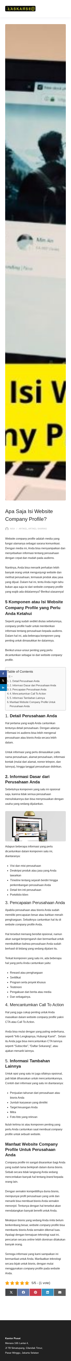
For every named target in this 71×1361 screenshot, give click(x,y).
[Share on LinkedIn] (3, 687)
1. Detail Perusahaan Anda (24, 681)
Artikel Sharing (37, 529)
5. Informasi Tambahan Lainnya (27, 697)
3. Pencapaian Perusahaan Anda (28, 689)
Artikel (23, 529)
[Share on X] (3, 680)
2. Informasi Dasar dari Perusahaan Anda (33, 685)
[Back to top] (67, 1357)
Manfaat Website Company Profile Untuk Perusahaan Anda (32, 704)
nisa (12, 529)
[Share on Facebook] (3, 673)
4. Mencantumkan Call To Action (28, 693)
